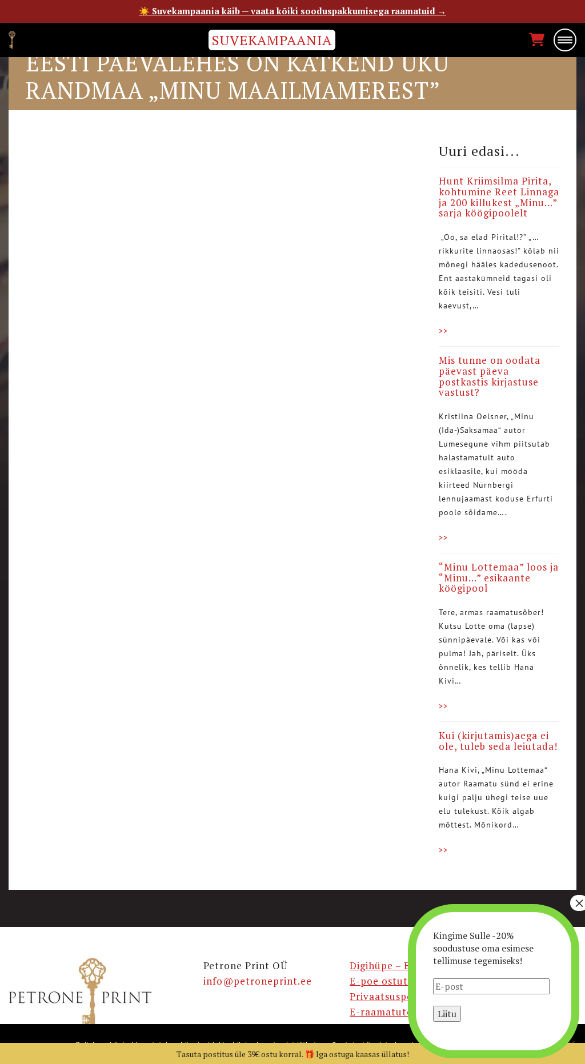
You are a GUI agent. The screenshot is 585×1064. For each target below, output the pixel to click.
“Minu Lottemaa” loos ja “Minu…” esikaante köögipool (499, 577)
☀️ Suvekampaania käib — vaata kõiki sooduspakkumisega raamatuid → (292, 11)
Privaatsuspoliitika (395, 996)
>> (443, 331)
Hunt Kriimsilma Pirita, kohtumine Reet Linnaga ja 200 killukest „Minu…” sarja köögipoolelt (499, 196)
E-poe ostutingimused (404, 980)
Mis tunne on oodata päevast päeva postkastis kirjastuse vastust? (489, 376)
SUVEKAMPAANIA (272, 40)
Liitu (447, 1013)
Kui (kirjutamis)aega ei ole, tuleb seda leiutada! (498, 741)
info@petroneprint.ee (257, 980)
